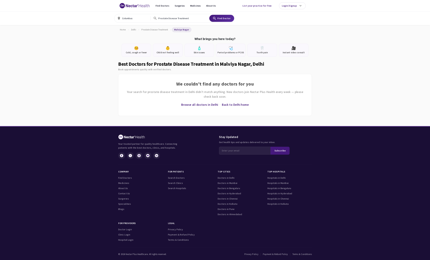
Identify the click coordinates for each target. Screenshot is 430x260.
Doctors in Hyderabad (229, 193)
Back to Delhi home (235, 105)
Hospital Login (125, 239)
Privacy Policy (175, 229)
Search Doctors (176, 177)
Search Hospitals (177, 188)
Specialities (124, 203)
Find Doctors (162, 5)
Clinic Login (124, 234)
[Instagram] (139, 155)
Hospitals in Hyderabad (279, 193)
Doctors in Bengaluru (229, 188)
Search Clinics (175, 183)
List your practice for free (257, 5)
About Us (211, 5)
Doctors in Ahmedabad (230, 214)
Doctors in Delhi (226, 177)
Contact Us (124, 193)
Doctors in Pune (226, 209)
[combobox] (132, 18)
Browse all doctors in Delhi (199, 105)
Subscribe (280, 150)
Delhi (133, 29)
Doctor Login (125, 229)
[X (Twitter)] (130, 155)
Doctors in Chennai (228, 198)
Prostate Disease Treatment (154, 29)
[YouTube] (147, 155)
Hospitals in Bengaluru (279, 188)
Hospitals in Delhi (276, 177)
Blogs (121, 209)
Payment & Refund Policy (181, 234)
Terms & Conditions (178, 239)
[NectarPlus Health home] (135, 5)
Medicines (195, 5)
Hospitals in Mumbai (278, 183)
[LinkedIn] (156, 155)
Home (123, 29)
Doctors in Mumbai (228, 183)
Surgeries (180, 5)
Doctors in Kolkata (227, 203)
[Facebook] (121, 155)
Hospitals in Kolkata (278, 203)
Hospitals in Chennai (278, 198)
